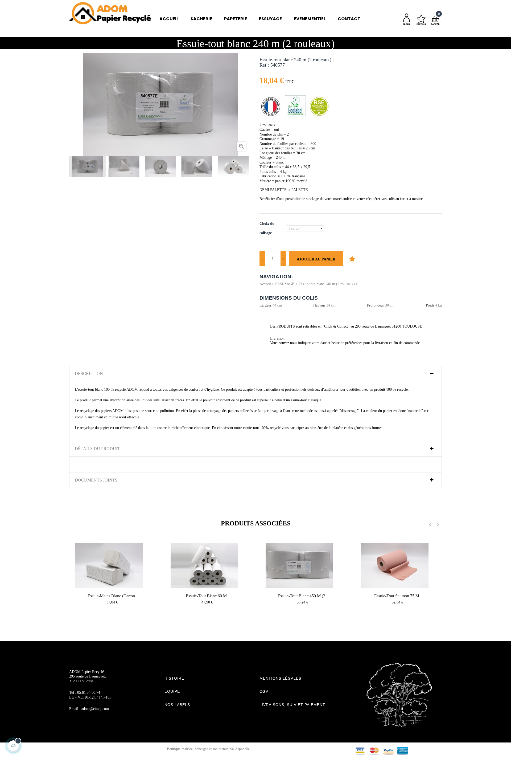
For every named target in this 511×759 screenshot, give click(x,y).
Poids (430, 305)
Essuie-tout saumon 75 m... (398, 596)
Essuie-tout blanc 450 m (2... (303, 596)
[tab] (255, 373)
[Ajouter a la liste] (352, 258)
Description (89, 373)
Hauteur (319, 305)
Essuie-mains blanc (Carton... (113, 596)
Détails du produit (97, 448)
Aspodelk (242, 749)
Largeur (265, 305)
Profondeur (375, 305)
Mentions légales (280, 678)
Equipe (172, 691)
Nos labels (177, 705)
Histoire (174, 678)
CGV (263, 691)
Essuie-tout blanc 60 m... (208, 596)
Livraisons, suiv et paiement (292, 705)
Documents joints (96, 480)
